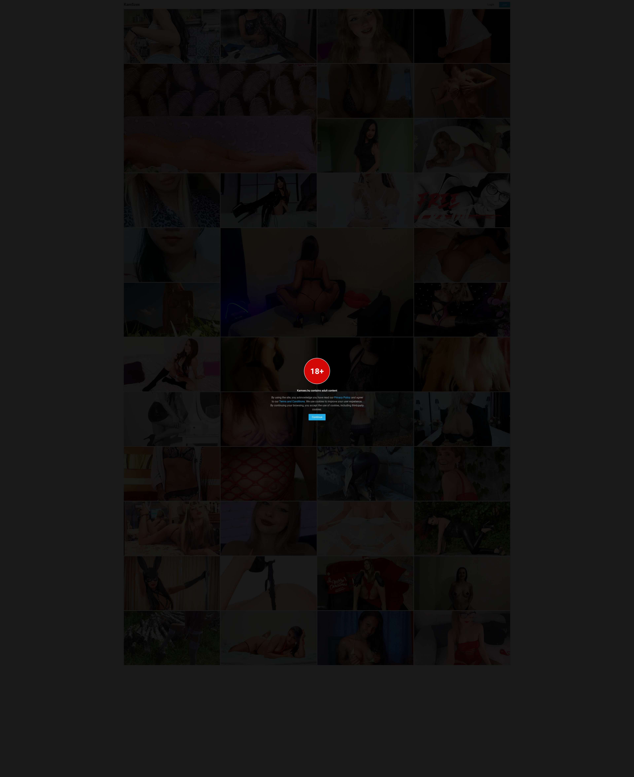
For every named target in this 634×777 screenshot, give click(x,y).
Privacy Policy (342, 397)
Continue (317, 417)
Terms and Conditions (292, 401)
